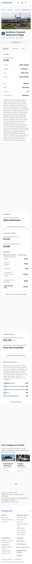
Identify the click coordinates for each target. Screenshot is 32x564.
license (28, 28)
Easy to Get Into (21, 532)
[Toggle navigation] (29, 2)
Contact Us (4, 522)
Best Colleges (20, 519)
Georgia (26, 65)
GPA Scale (19, 555)
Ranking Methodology (7, 519)
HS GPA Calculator (21, 544)
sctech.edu (24, 69)
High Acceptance (21, 530)
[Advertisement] (16, 160)
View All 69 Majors (16, 402)
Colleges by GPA (5, 542)
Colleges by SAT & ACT (7, 540)
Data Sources (4, 517)
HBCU (18, 526)
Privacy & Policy (18, 559)
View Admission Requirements (16, 226)
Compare (3, 549)
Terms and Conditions (6, 559)
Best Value (19, 522)
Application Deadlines (22, 524)
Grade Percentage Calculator (21, 551)
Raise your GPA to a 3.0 (23, 547)
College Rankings (21, 517)
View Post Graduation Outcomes (16, 355)
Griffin (21, 65)
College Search (5, 544)
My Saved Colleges (6, 547)
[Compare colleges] (22, 2)
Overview (5, 48)
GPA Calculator (20, 541)
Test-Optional (20, 528)
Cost (23, 48)
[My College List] (25, 2)
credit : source (21, 28)
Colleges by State (5, 553)
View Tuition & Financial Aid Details (16, 294)
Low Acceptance (21, 534)
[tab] (10, 254)
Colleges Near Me (6, 551)
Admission (15, 48)
